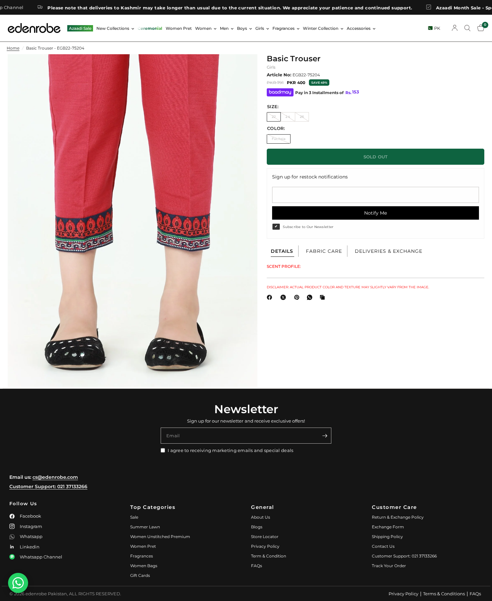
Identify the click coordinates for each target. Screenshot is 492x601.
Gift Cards (140, 575)
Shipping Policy (387, 536)
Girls (259, 28)
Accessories (359, 28)
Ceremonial (150, 28)
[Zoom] (243, 68)
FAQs (256, 565)
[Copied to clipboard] (324, 297)
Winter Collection (320, 28)
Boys (242, 28)
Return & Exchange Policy (398, 517)
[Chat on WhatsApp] (18, 583)
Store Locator (264, 536)
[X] (284, 297)
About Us (260, 517)
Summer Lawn (145, 526)
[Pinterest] (298, 297)
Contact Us (383, 546)
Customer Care (394, 507)
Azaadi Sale (80, 28)
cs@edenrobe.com (55, 477)
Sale (134, 517)
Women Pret (179, 28)
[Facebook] (271, 297)
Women (203, 28)
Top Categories (152, 507)
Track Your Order (389, 565)
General (262, 507)
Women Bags (143, 565)
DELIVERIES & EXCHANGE (388, 251)
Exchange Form (388, 526)
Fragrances (283, 28)
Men (224, 28)
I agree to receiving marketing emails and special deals (230, 450)
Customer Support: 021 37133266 (48, 486)
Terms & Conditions (444, 593)
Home (13, 48)
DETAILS (282, 251)
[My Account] (454, 28)
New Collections (112, 28)
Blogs (256, 526)
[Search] (467, 28)
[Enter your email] (324, 436)
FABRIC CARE (324, 251)
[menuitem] (80, 28)
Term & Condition (268, 555)
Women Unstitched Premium (160, 536)
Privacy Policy (265, 546)
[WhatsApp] (311, 297)
